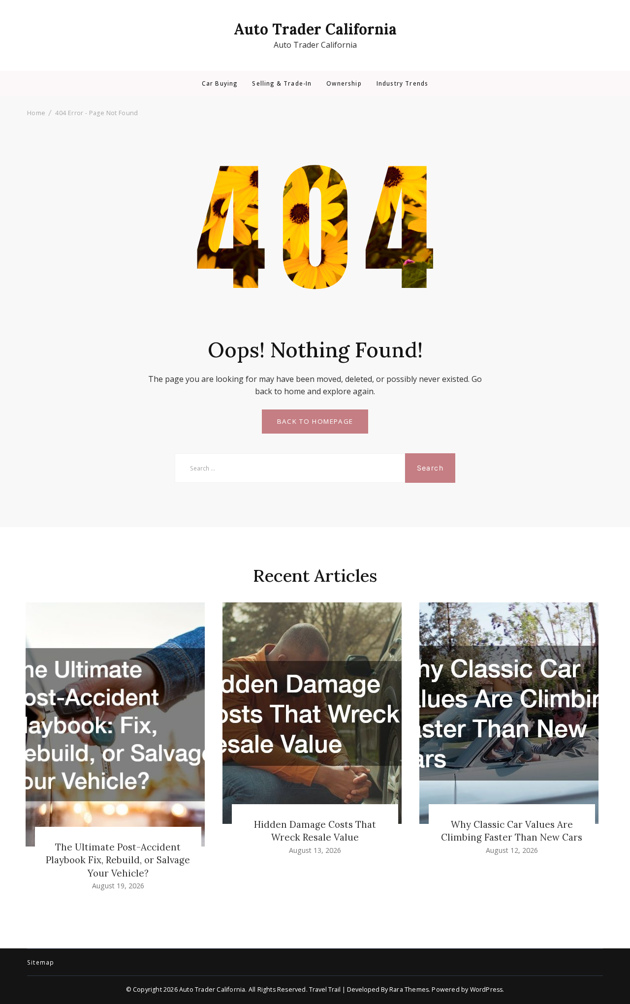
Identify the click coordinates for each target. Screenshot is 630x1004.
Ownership (343, 84)
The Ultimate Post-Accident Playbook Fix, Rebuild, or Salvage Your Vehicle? (118, 859)
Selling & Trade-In (282, 84)
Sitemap (40, 963)
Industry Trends (402, 84)
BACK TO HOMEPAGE (315, 421)
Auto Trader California (315, 29)
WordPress (486, 989)
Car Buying (220, 84)
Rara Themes (409, 989)
